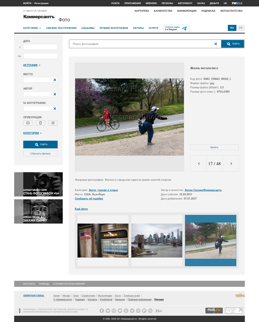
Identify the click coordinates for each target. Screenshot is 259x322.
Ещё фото (81, 208)
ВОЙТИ (27, 3)
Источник (30, 65)
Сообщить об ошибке (89, 198)
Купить (214, 147)
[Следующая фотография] (231, 164)
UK (225, 3)
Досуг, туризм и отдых (103, 190)
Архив (56, 295)
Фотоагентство (231, 11)
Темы (76, 295)
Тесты (118, 295)
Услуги (153, 28)
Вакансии (120, 299)
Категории (30, 28)
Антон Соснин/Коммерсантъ (203, 190)
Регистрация (41, 3)
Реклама (159, 299)
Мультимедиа (105, 295)
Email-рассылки (132, 295)
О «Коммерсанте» (62, 299)
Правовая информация (140, 299)
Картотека (142, 11)
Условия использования (69, 284)
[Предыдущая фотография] (198, 164)
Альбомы (88, 28)
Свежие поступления (61, 28)
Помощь (44, 284)
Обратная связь (33, 295)
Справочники (88, 295)
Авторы (138, 28)
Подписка (208, 11)
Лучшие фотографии (114, 28)
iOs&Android (106, 299)
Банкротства (163, 11)
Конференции (186, 11)
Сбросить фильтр (40, 153)
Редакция (80, 299)
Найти (44, 144)
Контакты (29, 284)
